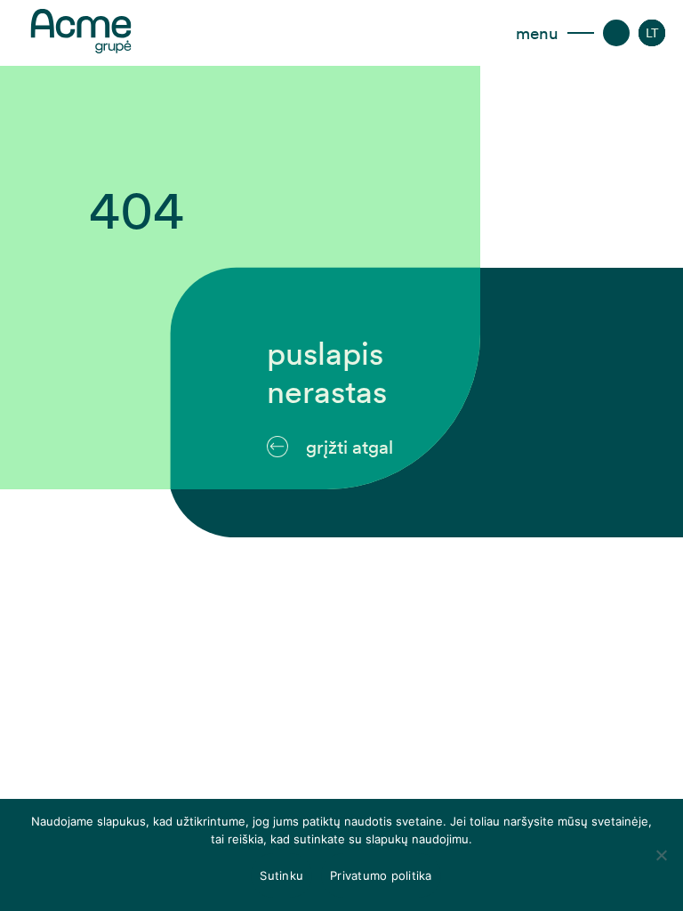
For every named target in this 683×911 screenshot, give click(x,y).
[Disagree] (661, 855)
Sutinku (281, 875)
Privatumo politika (381, 875)
